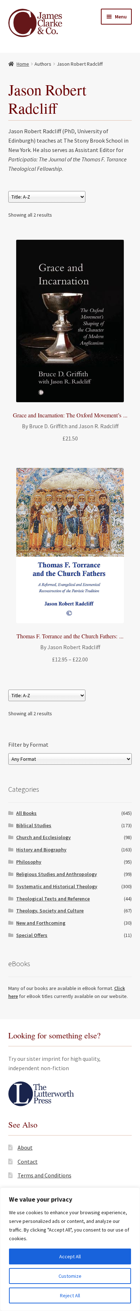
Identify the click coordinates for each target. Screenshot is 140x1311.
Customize (70, 1276)
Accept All (70, 1256)
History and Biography (41, 849)
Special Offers (31, 935)
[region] (70, 1249)
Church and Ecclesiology (43, 837)
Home (23, 64)
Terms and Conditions (44, 1175)
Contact (28, 1161)
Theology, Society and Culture (50, 910)
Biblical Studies (33, 825)
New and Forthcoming (40, 923)
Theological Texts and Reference (53, 898)
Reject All (70, 1295)
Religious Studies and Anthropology (56, 874)
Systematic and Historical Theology (56, 886)
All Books (26, 813)
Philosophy (28, 862)
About (25, 1147)
